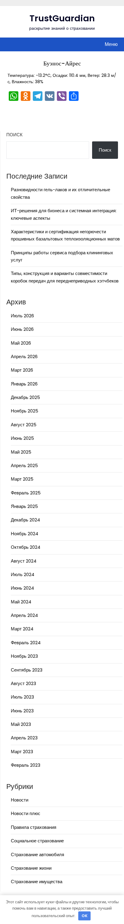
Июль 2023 (22, 697)
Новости (19, 800)
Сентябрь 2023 (26, 670)
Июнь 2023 (22, 711)
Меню (111, 44)
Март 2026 (22, 370)
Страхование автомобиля (37, 854)
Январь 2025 (24, 506)
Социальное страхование (37, 841)
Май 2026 (21, 343)
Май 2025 (21, 452)
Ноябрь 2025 (24, 411)
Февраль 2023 (25, 765)
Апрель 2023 (24, 738)
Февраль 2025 (26, 493)
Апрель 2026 (24, 356)
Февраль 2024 (26, 642)
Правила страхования (33, 827)
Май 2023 (21, 724)
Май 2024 (21, 602)
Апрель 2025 (24, 465)
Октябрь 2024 (25, 547)
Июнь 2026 (22, 329)
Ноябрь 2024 (24, 533)
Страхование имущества (36, 881)
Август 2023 (23, 683)
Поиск (14, 134)
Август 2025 (23, 424)
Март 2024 (22, 629)
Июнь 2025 (22, 438)
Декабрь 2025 (25, 397)
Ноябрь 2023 (24, 656)
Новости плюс (25, 813)
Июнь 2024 (22, 588)
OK (85, 916)
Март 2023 (22, 751)
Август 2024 (23, 561)
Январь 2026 (24, 384)
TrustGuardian (62, 18)
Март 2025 (22, 479)
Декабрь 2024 (25, 520)
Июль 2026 (22, 316)
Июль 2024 (22, 574)
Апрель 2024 (24, 615)
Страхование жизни (31, 868)
